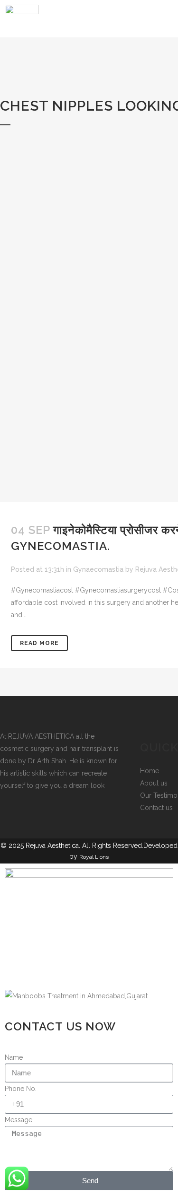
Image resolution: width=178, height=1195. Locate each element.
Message (18, 1120)
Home (149, 771)
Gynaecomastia (98, 569)
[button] (136, 22)
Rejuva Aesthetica (52, 845)
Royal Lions (94, 857)
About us (154, 783)
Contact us (156, 807)
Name (14, 1057)
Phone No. (21, 1088)
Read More (39, 643)
